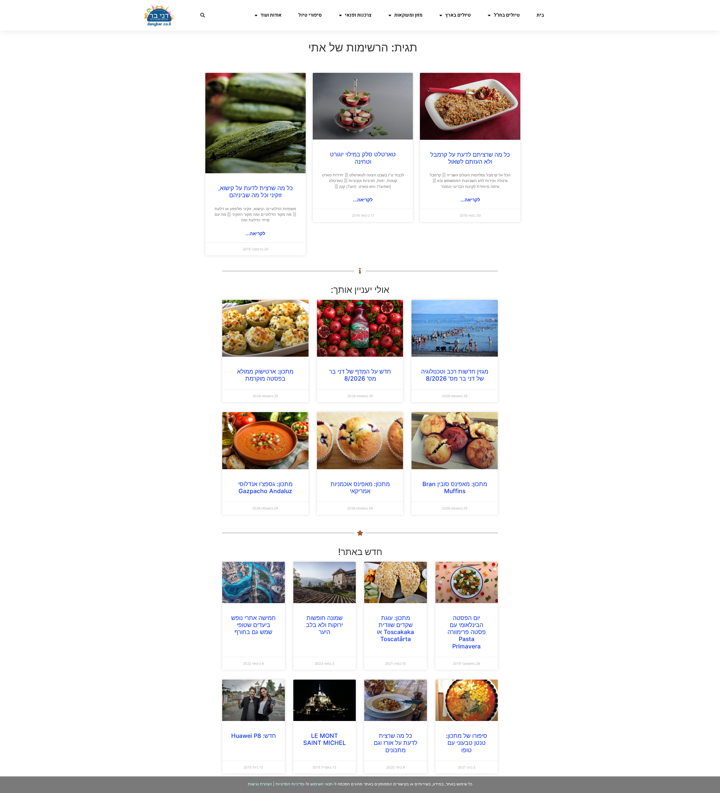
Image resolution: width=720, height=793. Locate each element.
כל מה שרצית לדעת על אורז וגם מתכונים (395, 742)
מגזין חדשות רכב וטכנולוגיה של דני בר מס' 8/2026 (454, 375)
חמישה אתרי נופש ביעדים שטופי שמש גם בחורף (253, 624)
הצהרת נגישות (260, 783)
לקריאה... (470, 200)
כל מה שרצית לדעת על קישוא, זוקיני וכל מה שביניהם (255, 192)
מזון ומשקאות (408, 15)
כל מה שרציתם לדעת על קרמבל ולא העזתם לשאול (470, 158)
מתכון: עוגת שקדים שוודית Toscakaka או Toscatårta (395, 628)
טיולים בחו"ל (507, 15)
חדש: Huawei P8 (253, 735)
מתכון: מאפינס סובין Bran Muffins (454, 487)
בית (540, 15)
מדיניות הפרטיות (290, 783)
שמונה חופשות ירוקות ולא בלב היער (324, 624)
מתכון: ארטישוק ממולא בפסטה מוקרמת (265, 375)
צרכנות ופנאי (358, 15)
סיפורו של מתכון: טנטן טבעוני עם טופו (466, 742)
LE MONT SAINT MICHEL (324, 739)
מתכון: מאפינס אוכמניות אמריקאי (360, 487)
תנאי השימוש (321, 783)
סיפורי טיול (310, 15)
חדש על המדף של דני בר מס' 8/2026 (360, 375)
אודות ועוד (271, 15)
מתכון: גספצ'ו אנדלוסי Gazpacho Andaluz (265, 487)
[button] (202, 15)
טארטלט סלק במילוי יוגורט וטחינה (363, 158)
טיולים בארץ (458, 15)
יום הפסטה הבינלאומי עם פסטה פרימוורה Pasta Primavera (466, 632)
